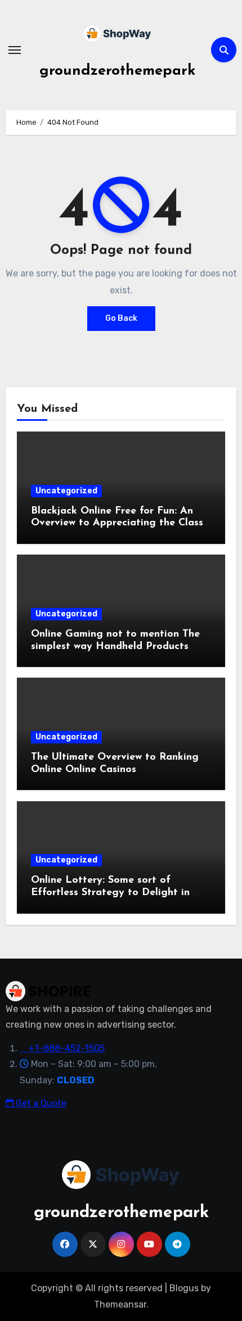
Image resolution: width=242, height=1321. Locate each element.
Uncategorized (66, 491)
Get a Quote (40, 1103)
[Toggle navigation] (15, 50)
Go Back (121, 318)
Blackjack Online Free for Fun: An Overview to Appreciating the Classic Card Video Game (121, 523)
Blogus (184, 1288)
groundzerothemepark (117, 71)
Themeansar (120, 1304)
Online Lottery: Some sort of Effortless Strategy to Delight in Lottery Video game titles (110, 892)
